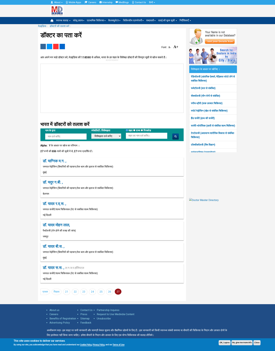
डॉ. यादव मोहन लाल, (56, 225)
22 (75, 291)
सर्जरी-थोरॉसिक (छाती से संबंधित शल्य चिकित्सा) (213, 125)
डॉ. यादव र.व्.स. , (54, 203)
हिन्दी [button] (151, 2)
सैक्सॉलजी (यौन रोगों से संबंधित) (205, 95)
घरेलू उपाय (78, 20)
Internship (107, 2)
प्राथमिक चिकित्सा (95, 20)
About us (54, 310)
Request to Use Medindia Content (115, 314)
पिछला (57, 291)
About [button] (57, 2)
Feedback (85, 322)
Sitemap (85, 318)
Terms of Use (118, 345)
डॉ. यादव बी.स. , (53, 246)
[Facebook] (43, 46)
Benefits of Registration (62, 318)
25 (101, 291)
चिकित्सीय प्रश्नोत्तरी (132, 20)
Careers (92, 2)
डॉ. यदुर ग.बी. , (53, 182)
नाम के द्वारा (50, 130)
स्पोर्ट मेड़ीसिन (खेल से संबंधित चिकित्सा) (209, 110)
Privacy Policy (99, 345)
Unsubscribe (104, 318)
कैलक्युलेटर (113, 20)
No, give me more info (242, 342)
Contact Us (140, 2)
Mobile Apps (75, 2)
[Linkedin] (62, 46)
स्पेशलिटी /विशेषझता (100, 130)
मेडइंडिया (42, 26)
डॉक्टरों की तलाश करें (59, 26)
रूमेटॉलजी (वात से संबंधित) (203, 88)
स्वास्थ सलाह (62, 20)
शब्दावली (150, 20)
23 (83, 291)
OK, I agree (225, 342)
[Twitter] (49, 46)
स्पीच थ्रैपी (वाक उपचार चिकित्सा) (206, 103)
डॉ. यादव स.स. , (63, 267)
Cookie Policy (86, 345)
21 (66, 291)
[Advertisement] (111, 87)
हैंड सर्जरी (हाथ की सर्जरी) (203, 118)
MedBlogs (124, 2)
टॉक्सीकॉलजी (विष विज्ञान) (203, 144)
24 (92, 291)
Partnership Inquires (108, 310)
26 (109, 291)
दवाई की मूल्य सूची (166, 20)
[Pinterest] (56, 46)
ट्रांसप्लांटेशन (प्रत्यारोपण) (203, 152)
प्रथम (45, 291)
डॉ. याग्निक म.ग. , (54, 161)
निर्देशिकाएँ (184, 20)
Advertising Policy (59, 322)
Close (257, 342)
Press (83, 314)
